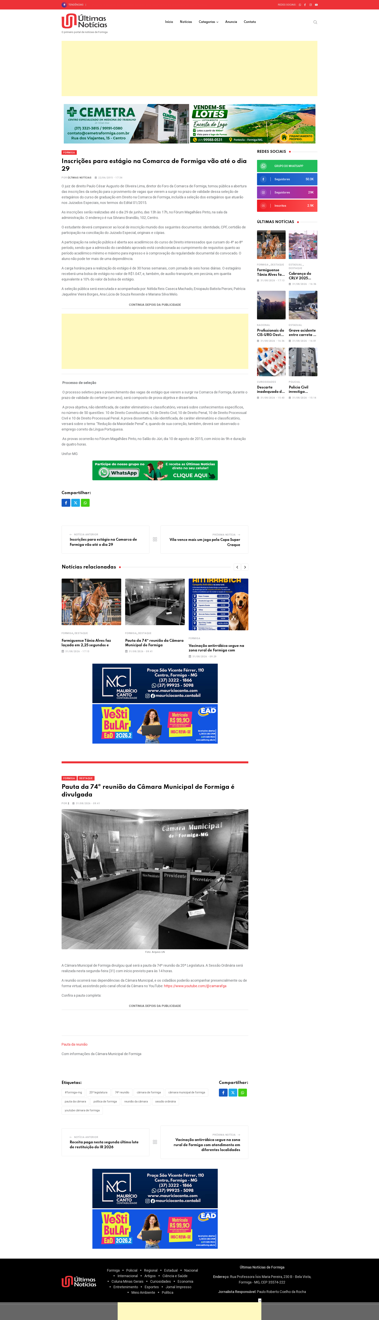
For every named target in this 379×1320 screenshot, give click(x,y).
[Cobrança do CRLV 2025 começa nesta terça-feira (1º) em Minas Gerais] (303, 244)
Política (167, 1292)
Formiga (67, 633)
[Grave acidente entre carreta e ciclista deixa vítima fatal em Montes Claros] (303, 305)
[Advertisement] (189, 68)
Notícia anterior (86, 534)
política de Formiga (105, 1101)
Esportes (152, 1287)
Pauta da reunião (74, 1044)
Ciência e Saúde (175, 1276)
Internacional (127, 1276)
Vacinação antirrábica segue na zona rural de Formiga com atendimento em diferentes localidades (207, 1145)
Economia (185, 1281)
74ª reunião (122, 1092)
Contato (250, 22)
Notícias (186, 22)
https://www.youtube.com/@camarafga (195, 986)
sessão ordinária (165, 1101)
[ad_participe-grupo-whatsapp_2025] (155, 470)
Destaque (81, 633)
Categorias (207, 22)
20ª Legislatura (98, 1092)
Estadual (295, 264)
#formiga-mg (73, 1092)
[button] (237, 567)
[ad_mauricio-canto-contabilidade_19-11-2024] (155, 683)
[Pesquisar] (315, 22)
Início (169, 22)
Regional (151, 1270)
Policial (294, 382)
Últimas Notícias (80, 177)
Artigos (150, 1276)
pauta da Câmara (75, 1101)
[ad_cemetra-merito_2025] (126, 123)
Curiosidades (266, 382)
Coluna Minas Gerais (128, 1281)
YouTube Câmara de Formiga (82, 1110)
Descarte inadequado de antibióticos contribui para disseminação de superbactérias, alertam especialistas (153, 4)
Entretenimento (126, 1287)
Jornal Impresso (178, 1287)
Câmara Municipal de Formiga (186, 1092)
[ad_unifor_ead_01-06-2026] (155, 723)
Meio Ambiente (143, 1292)
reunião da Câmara (136, 1101)
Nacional (263, 325)
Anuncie (231, 22)
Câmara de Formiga (149, 1092)
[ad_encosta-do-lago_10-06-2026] (252, 123)
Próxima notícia (224, 534)
